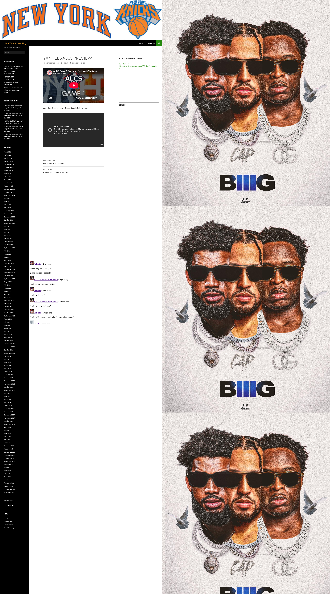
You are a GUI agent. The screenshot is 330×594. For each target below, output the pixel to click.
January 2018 (8, 412)
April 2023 (7, 232)
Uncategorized (9, 505)
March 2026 (8, 158)
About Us (151, 43)
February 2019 (9, 375)
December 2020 (9, 307)
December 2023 (9, 217)
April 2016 (7, 477)
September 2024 (9, 195)
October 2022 (9, 245)
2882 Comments (78, 63)
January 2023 (8, 239)
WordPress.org (9, 528)
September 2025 (9, 170)
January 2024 (8, 214)
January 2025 (8, 186)
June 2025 (7, 174)
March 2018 (8, 406)
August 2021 (8, 282)
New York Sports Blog (15, 43)
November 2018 (9, 384)
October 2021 (9, 276)
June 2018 (7, 396)
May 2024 (7, 204)
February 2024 (9, 211)
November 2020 (9, 310)
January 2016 (8, 486)
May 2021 (7, 291)
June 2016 (7, 471)
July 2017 (7, 430)
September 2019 (9, 353)
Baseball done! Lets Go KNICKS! (56, 171)
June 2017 (7, 433)
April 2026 (7, 155)
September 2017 (9, 424)
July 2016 (7, 467)
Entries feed (8, 522)
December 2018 (9, 381)
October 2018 (9, 387)
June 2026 (7, 152)
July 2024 (7, 198)
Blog (141, 43)
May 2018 (7, 399)
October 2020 (9, 313)
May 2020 (7, 328)
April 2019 (7, 368)
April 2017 (7, 440)
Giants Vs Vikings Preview (53, 161)
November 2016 (9, 455)
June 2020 (7, 325)
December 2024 (9, 189)
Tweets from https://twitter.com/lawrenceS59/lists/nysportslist (138, 66)
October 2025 (9, 167)
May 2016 (7, 474)
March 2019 (8, 372)
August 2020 (8, 319)
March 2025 (8, 183)
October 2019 (9, 350)
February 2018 (9, 409)
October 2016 (9, 458)
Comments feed (9, 525)
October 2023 (9, 220)
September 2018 (9, 390)
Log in (6, 518)
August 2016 (8, 464)
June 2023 (7, 229)
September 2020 (9, 316)
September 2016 (9, 461)
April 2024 (7, 208)
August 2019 (8, 356)
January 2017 (8, 449)
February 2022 (9, 263)
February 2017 (9, 446)
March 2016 (8, 480)
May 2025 (7, 177)
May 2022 (7, 257)
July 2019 (7, 359)
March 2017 (8, 443)
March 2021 (8, 297)
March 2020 (8, 334)
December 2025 (9, 164)
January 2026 (8, 161)
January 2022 (8, 266)
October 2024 (9, 192)
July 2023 (7, 226)
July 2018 (7, 393)
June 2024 (7, 201)
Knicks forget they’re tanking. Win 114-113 (13, 108)
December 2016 (9, 452)
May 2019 (7, 365)
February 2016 (9, 483)
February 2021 (9, 300)
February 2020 (9, 338)
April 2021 (7, 294)
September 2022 (9, 248)
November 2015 (9, 492)
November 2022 (9, 242)
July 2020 (7, 322)
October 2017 (9, 421)
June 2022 (7, 254)
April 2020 (7, 331)
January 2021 (8, 303)
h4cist (65, 63)
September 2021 (9, 279)
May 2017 (7, 437)
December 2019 (9, 344)
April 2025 (7, 180)
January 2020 (8, 341)
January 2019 (8, 378)
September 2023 (9, 223)
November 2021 (9, 273)
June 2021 (7, 288)
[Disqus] (72, 218)
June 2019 (7, 362)
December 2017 (9, 415)
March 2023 (8, 235)
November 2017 (9, 418)
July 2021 (7, 285)
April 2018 (7, 402)
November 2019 (9, 347)
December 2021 (9, 269)
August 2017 (8, 427)
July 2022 (7, 251)
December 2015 (9, 489)
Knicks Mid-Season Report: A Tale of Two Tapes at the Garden (13, 90)
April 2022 (7, 260)
